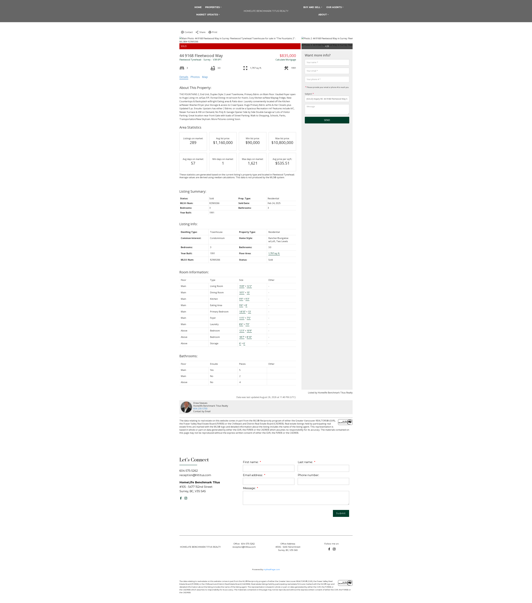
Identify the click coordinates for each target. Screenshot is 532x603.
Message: (249, 488)
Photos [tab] (195, 77)
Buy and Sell (311, 7)
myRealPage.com (272, 569)
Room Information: (194, 272)
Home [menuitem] (198, 7)
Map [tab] (205, 77)
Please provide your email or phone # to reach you (327, 87)
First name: (251, 462)
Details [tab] (183, 77)
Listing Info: (188, 224)
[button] (180, 498)
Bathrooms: (188, 356)
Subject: (308, 94)
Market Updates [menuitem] (207, 14)
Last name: (305, 462)
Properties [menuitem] (212, 7)
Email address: (253, 475)
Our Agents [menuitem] (334, 7)
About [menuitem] (322, 14)
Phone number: (308, 475)
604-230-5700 (200, 408)
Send (327, 120)
